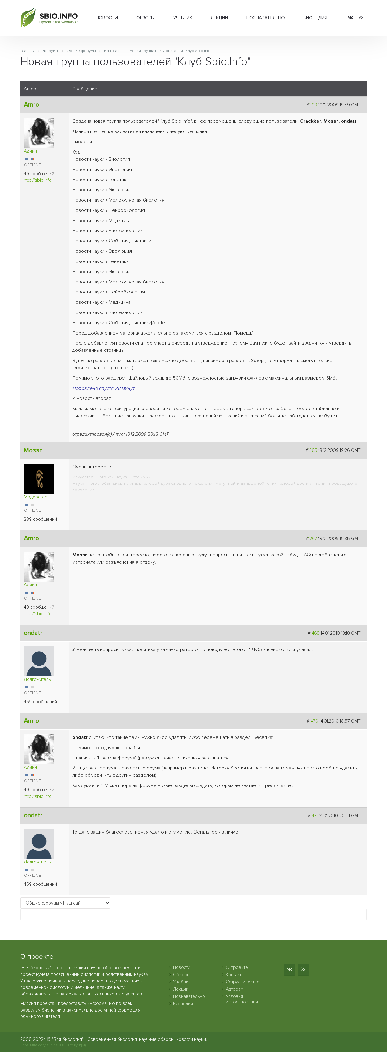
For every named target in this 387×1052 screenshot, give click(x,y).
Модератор (35, 497)
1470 (313, 721)
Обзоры (145, 18)
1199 (313, 105)
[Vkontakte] (350, 18)
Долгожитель (37, 679)
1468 (315, 633)
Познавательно (265, 18)
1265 (312, 450)
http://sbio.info (38, 180)
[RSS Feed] (361, 18)
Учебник (182, 18)
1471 (314, 815)
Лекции (219, 18)
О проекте (237, 967)
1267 (312, 538)
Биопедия (315, 18)
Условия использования (242, 999)
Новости (107, 18)
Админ (30, 151)
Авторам (234, 989)
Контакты (235, 974)
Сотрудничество (242, 982)
